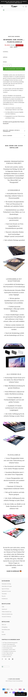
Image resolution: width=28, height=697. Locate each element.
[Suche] (23, 6)
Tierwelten (4, 593)
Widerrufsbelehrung (6, 611)
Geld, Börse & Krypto (7, 586)
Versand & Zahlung (6, 616)
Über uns (4, 624)
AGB (3, 606)
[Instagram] (5, 659)
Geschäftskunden (6, 629)
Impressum (4, 609)
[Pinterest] (9, 659)
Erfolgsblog (4, 627)
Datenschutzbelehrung (7, 614)
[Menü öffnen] (2, 6)
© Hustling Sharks (14, 678)
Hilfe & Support (7, 135)
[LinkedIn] (12, 659)
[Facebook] (2, 659)
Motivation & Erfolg (6, 584)
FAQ (3, 632)
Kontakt (3, 634)
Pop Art (3, 596)
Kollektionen (5, 598)
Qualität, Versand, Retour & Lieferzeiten (11, 131)
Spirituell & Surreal (6, 591)
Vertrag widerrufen (20, 694)
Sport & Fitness (5, 589)
